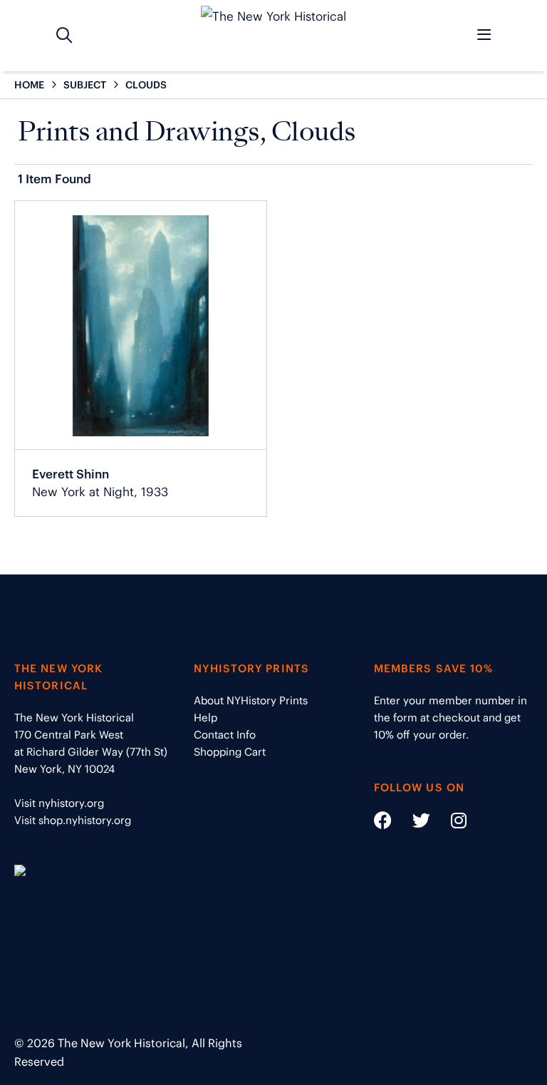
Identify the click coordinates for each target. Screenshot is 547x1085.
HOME (29, 84)
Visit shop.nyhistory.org (72, 820)
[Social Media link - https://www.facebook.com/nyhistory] (383, 823)
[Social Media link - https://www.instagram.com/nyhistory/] (450, 823)
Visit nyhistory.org (59, 803)
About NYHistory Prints (251, 700)
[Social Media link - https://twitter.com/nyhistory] (412, 823)
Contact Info (225, 734)
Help (205, 717)
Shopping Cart (230, 752)
